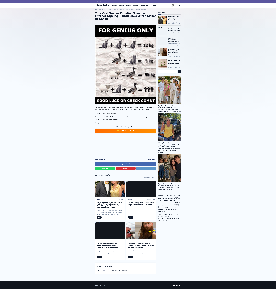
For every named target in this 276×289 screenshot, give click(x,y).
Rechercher (179, 71)
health (164, 202)
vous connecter (107, 270)
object (172, 211)
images (161, 207)
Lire (99, 217)
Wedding (169, 218)
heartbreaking (170, 202)
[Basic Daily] (176, 5)
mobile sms (162, 209)
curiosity (161, 198)
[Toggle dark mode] (172, 5)
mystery (175, 209)
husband (172, 205)
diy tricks (171, 198)
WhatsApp (105, 168)
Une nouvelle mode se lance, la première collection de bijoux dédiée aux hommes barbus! (141, 245)
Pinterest (125, 168)
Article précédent (100, 159)
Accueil (175, 285)
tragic (160, 216)
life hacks (166, 207)
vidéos (170, 216)
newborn (168, 211)
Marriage (174, 207)
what (159, 220)
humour (167, 205)
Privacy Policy (144, 5)
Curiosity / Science (118, 5)
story (173, 214)
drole (159, 200)
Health (128, 5)
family (175, 200)
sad (162, 214)
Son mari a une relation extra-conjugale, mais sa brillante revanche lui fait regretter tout (107, 245)
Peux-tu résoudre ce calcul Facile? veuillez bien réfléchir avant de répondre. (174, 62)
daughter (167, 198)
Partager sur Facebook (125, 164)
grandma (160, 202)
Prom (159, 214)
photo (176, 212)
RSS (180, 285)
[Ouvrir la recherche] (179, 5)
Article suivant (152, 159)
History (159, 205)
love (170, 207)
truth (166, 216)
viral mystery (162, 218)
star (169, 214)
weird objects (176, 218)
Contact (154, 5)
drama (177, 198)
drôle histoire (167, 200)
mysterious (170, 209)
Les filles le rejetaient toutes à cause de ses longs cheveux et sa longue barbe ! (141, 204)
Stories (135, 5)
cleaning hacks (161, 195)
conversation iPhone (172, 195)
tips (177, 214)
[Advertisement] (125, 145)
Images (100, 9)
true (163, 216)
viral (173, 216)
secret (165, 214)
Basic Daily (102, 5)
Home (96, 9)
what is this (164, 220)
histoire (177, 203)
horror (163, 205)
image (176, 205)
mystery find (162, 212)
